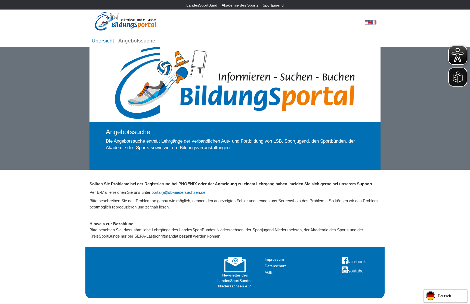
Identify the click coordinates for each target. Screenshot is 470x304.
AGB (269, 272)
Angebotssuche (136, 41)
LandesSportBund (201, 5)
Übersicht (103, 41)
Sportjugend (273, 5)
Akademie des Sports (240, 5)
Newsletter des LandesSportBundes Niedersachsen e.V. (234, 280)
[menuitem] (102, 39)
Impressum (274, 259)
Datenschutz (275, 266)
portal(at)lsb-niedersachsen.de (178, 192)
